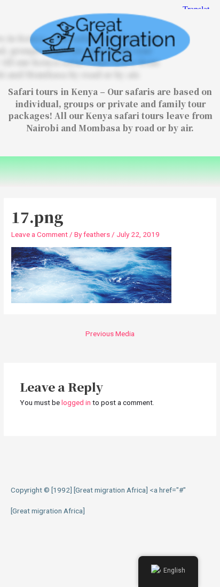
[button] (110, 171)
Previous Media (110, 333)
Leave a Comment (39, 234)
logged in (76, 402)
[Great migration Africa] (48, 510)
